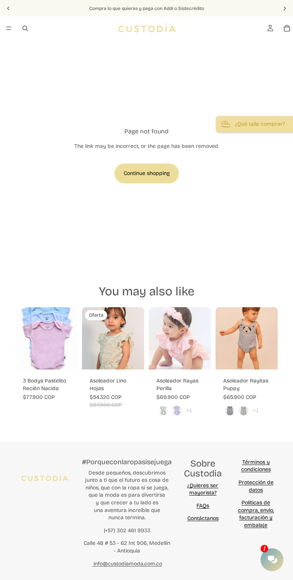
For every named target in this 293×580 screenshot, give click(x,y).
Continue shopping (147, 173)
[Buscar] (25, 28)
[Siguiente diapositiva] (284, 8)
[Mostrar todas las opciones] (189, 410)
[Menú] (9, 28)
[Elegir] (65, 358)
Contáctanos (203, 518)
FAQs (202, 505)
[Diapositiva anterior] (8, 8)
